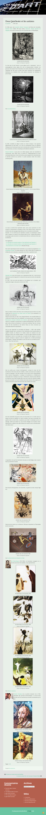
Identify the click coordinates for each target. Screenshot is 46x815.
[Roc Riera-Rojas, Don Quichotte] (26, 592)
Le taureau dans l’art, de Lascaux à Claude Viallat (28, 776)
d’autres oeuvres (12, 691)
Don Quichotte (12, 768)
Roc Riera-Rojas (15, 561)
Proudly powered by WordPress (19, 811)
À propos (6, 11)
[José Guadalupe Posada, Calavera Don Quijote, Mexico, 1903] (23, 269)
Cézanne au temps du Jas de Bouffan (14, 774)
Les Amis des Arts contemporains (31, 11)
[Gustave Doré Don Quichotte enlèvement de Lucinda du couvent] (23, 138)
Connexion (27, 797)
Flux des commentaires (30, 800)
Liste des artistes (14, 11)
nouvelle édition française (21, 27)
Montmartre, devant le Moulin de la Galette (16, 320)
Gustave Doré (8, 28)
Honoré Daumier (9, 152)
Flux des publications (30, 799)
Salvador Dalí (8, 275)
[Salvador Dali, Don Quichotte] (23, 305)
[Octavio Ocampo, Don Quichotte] (23, 728)
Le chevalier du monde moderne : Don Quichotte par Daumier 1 (21, 242)
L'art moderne (14, 4)
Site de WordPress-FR (30, 802)
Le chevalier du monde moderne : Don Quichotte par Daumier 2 (21, 244)
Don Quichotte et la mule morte (14, 245)
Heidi (33, 811)
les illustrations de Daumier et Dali (16, 558)
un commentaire (12, 108)
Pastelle (7, 788)
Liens (20, 11)
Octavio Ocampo (18, 694)
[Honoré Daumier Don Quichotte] (23, 187)
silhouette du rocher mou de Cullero (21, 313)
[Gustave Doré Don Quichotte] (23, 59)
